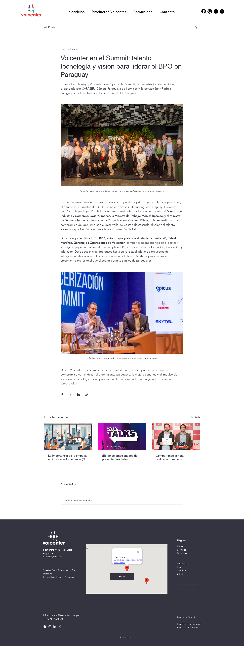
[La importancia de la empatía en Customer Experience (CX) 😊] (68, 436)
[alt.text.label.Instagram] (209, 11)
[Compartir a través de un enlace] (86, 394)
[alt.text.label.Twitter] (59, 626)
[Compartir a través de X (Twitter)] (70, 394)
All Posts (49, 27)
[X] (222, 11)
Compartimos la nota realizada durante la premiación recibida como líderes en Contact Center (173, 457)
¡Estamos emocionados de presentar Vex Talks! (119, 457)
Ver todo (195, 416)
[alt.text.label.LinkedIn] (216, 11)
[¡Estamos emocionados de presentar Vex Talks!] (122, 436)
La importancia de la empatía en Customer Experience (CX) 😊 (68, 457)
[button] (77, 12)
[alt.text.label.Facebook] (203, 11)
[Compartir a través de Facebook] (62, 394)
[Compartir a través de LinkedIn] (78, 394)
